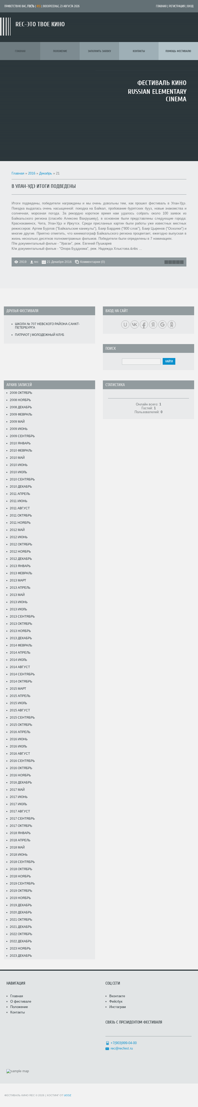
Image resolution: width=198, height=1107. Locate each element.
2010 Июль (18, 472)
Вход (190, 6)
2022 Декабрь (21, 941)
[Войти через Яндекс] (153, 324)
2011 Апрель (20, 494)
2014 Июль (18, 660)
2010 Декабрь (21, 486)
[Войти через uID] (125, 324)
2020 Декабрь (21, 912)
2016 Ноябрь (20, 775)
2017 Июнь (19, 797)
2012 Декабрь (21, 559)
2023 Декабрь (21, 956)
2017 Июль (18, 804)
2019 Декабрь (21, 905)
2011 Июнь (18, 501)
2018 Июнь (19, 854)
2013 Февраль (21, 573)
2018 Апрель (20, 840)
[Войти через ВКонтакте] (134, 324)
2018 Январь (20, 833)
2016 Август (20, 753)
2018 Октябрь (21, 869)
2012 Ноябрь (20, 551)
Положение (19, 1007)
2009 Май (17, 421)
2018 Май (17, 847)
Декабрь (45, 173)
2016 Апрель (20, 732)
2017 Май (17, 790)
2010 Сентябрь (22, 479)
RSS (39, 6)
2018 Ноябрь (20, 876)
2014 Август (20, 667)
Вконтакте (117, 996)
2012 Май (17, 530)
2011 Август (20, 508)
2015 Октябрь (21, 725)
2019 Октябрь (21, 891)
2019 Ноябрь (20, 898)
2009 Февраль (21, 414)
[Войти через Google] (162, 324)
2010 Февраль (21, 450)
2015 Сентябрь (22, 717)
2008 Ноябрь (20, 400)
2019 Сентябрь (22, 883)
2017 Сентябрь (22, 818)
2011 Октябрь (21, 515)
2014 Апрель (20, 652)
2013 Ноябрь (20, 631)
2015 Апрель (20, 696)
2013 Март (18, 580)
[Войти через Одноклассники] (172, 324)
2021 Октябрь (21, 919)
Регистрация (177, 6)
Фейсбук (115, 1001)
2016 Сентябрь (22, 761)
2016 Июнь (19, 739)
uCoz (67, 1095)
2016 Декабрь (21, 782)
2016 (31, 173)
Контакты (17, 1012)
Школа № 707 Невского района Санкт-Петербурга (47, 325)
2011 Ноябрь (20, 523)
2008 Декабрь (21, 407)
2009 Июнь (19, 429)
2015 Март (18, 688)
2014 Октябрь (21, 681)
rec (36, 262)
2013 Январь (20, 566)
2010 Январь (20, 443)
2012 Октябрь (21, 544)
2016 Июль (18, 746)
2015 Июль (18, 703)
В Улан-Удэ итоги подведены (44, 186)
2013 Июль (18, 609)
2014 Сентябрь (22, 674)
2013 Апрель (20, 587)
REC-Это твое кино (40, 24)
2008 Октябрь (21, 393)
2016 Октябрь (21, 768)
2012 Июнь (19, 537)
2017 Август (20, 811)
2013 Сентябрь (22, 616)
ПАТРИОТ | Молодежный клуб (39, 335)
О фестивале (20, 1001)
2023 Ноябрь (20, 948)
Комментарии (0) (92, 262)
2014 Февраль (21, 645)
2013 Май (17, 595)
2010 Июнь (19, 465)
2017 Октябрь (21, 826)
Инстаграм (117, 1007)
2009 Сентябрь (22, 436)
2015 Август (20, 710)
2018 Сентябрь (22, 862)
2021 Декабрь (21, 927)
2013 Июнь (19, 602)
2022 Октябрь (21, 934)
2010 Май (17, 458)
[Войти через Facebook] (144, 324)
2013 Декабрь (21, 638)
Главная (161, 6)
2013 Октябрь (21, 624)
